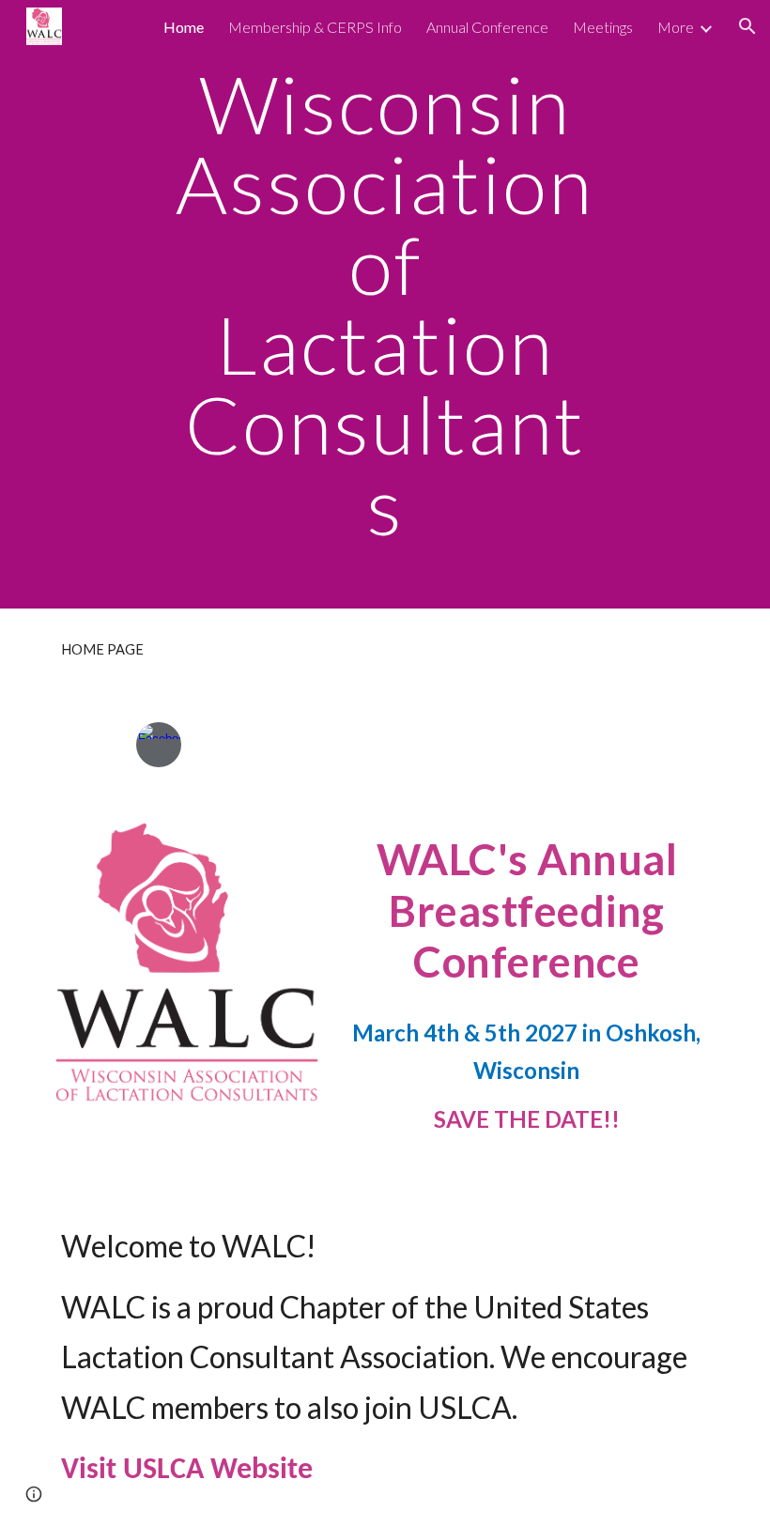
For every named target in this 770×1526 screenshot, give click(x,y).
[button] (747, 26)
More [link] (675, 27)
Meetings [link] (603, 27)
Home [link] (183, 27)
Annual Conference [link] (487, 27)
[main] (385, 304)
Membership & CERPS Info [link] (315, 27)
